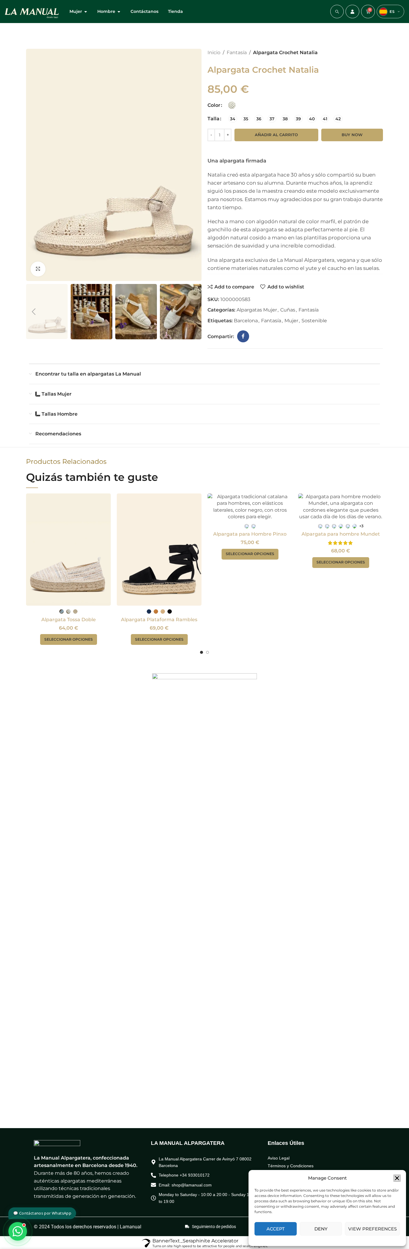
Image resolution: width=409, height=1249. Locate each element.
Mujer (291, 320)
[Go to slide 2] (207, 652)
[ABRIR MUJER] (86, 11)
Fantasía (237, 52)
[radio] (232, 105)
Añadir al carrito (276, 134)
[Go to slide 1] (201, 652)
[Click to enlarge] (38, 269)
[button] (397, 1178)
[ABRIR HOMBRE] (119, 11)
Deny (321, 1229)
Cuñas (287, 310)
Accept (275, 1229)
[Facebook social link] (243, 336)
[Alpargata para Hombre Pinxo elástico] (249, 506)
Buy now (352, 134)
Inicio (213, 52)
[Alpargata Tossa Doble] (68, 549)
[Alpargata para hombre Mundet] (340, 506)
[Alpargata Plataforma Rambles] (159, 549)
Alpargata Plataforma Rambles (159, 619)
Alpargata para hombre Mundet (341, 534)
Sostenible (314, 320)
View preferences (372, 1229)
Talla (213, 118)
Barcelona (246, 320)
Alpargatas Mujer (257, 310)
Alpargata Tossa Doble (68, 619)
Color (213, 105)
